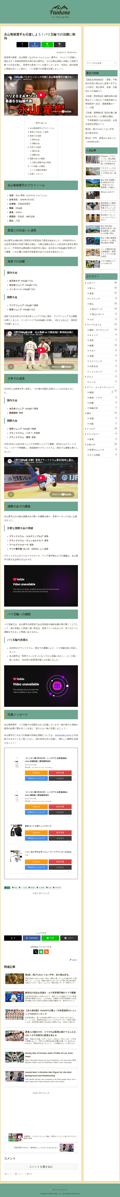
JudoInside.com (62, 735)
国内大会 (36, 139)
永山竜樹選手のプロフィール (42, 128)
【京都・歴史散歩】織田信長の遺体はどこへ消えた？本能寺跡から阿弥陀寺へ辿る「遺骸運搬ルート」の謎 (101, 102)
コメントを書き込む (41, 1166)
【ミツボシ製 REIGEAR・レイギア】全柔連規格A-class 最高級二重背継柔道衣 (46, 793)
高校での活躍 (35, 136)
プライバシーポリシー (60, 1190)
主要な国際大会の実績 (41, 162)
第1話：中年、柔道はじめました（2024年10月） (100, 140)
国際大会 (36, 143)
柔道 (8, 887)
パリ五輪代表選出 (39, 170)
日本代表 (58, 887)
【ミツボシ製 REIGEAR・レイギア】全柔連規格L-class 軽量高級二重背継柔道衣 (46, 759)
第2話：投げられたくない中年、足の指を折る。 (100, 131)
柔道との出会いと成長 (39, 132)
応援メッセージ (36, 174)
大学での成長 (35, 147)
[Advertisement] (41, 911)
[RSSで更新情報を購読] (46, 951)
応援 (49, 887)
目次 (38, 123)
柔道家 (32, 887)
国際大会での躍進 (37, 158)
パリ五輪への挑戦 (37, 166)
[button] (60, 44)
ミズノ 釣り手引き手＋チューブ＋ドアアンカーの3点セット (48, 853)
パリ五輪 (24, 887)
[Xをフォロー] (35, 951)
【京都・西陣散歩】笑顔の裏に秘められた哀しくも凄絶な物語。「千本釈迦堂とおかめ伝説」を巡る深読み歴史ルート (101, 118)
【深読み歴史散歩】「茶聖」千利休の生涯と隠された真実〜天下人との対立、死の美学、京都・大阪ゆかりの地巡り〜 (101, 85)
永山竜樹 (41, 887)
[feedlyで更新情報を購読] (41, 951)
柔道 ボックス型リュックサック (38, 826)
